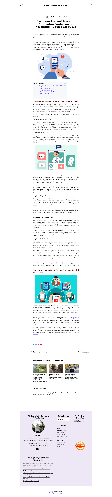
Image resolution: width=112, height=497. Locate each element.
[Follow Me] (39, 449)
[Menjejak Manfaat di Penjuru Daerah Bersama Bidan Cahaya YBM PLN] (56, 368)
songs (63, 444)
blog (59, 432)
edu (58, 436)
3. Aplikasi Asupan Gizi (46, 90)
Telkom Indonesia (74, 317)
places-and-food (62, 442)
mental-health (61, 440)
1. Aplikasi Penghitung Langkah (48, 86)
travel (59, 446)
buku (63, 432)
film (58, 438)
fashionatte (64, 436)
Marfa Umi (52, 17)
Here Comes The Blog (55, 6)
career (59, 434)
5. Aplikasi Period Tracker (47, 93)
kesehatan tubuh (37, 106)
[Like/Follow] (37, 449)
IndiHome (35, 334)
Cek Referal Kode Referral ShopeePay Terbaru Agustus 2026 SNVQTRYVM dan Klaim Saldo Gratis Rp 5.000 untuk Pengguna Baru (38, 465)
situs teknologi (37, 224)
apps (59, 428)
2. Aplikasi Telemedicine (46, 88)
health (41, 341)
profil (59, 444)
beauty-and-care (62, 430)
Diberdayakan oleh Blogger (56, 493)
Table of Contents (39, 83)
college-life (66, 434)
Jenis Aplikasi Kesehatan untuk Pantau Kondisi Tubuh (51, 85)
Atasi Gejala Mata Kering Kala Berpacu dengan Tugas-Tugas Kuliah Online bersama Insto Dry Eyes (71, 377)
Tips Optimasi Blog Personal (31, 481)
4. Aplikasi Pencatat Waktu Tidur (49, 91)
